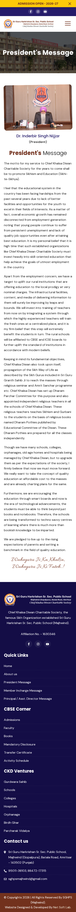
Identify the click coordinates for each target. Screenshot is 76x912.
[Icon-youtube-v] (45, 11)
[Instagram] (37, 11)
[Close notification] (69, 3)
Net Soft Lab (62, 907)
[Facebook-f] (30, 11)
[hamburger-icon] (67, 24)
